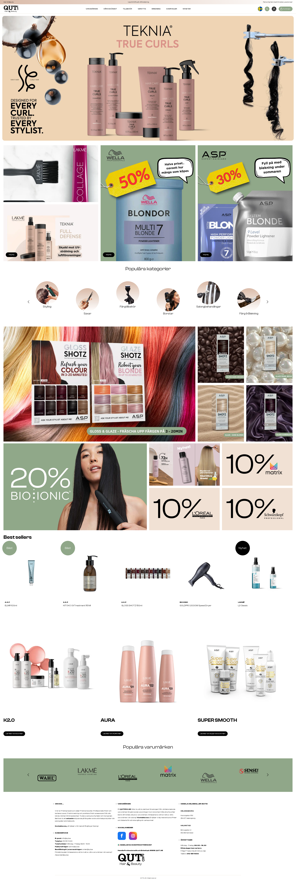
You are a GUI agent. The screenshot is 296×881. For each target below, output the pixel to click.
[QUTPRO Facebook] (122, 839)
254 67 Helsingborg (188, 818)
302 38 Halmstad (187, 833)
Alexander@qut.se (61, 855)
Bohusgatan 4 (186, 830)
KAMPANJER (171, 9)
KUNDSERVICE (61, 833)
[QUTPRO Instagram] (133, 839)
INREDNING (156, 9)
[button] (28, 302)
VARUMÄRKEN (92, 9)
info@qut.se (66, 838)
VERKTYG (142, 9)
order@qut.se (88, 849)
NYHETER (187, 9)
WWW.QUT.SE (156, 850)
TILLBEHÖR (127, 9)
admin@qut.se (74, 847)
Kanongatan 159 (190, 815)
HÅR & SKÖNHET (110, 9)
